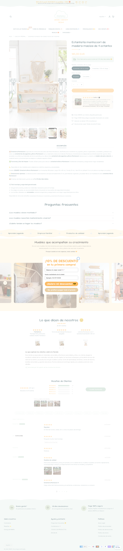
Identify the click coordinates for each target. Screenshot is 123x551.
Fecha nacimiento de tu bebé (54, 274)
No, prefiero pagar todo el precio (61, 290)
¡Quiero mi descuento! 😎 (61, 283)
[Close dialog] (78, 258)
